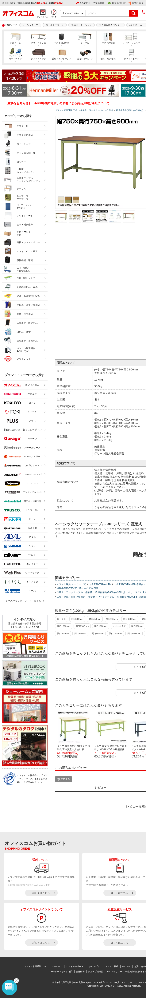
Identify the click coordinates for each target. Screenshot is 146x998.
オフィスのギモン (74, 966)
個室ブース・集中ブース (24, 198)
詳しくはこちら (41, 893)
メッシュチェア (30, 25)
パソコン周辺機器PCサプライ (26, 350)
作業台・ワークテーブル (101, 597)
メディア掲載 (112, 966)
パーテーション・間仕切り (25, 207)
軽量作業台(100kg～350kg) (110, 592)
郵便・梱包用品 (25, 314)
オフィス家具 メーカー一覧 (71, 584)
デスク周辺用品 (61, 43)
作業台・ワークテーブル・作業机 (74, 592)
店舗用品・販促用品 (27, 323)
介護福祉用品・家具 (27, 287)
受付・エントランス (61, 59)
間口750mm (94, 619)
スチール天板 (119, 626)
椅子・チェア (15, 59)
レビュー (126, 966)
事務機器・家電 (25, 260)
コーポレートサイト (58, 971)
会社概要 (80, 971)
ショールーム (55, 966)
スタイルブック (94, 966)
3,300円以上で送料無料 (92, 3)
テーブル (85, 43)
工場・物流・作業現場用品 (71, 597)
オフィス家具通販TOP (35, 966)
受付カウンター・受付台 (26, 234)
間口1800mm (100, 626)
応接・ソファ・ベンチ (28, 242)
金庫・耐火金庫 (108, 59)
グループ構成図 (95, 971)
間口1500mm (82, 626)
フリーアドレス (38, 43)
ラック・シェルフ (131, 43)
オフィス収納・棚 (26, 153)
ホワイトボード (131, 59)
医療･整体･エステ (26, 278)
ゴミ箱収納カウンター (110, 25)
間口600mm (77, 619)
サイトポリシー (114, 971)
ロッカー (21, 162)
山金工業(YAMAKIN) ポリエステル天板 (77, 587)
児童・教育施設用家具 (28, 296)
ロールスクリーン (55, 25)
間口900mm (112, 619)
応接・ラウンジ (85, 59)
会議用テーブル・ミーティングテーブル (28, 180)
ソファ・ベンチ (38, 59)
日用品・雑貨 (24, 332)
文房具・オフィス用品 (28, 305)
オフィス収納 (108, 43)
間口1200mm (129, 619)
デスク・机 (15, 43)
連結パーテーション (81, 25)
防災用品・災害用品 (27, 341)
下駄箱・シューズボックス (26, 171)
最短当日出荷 (119, 3)
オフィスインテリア (27, 251)
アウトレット (24, 358)
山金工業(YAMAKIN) (100, 584)
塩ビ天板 (61, 619)
